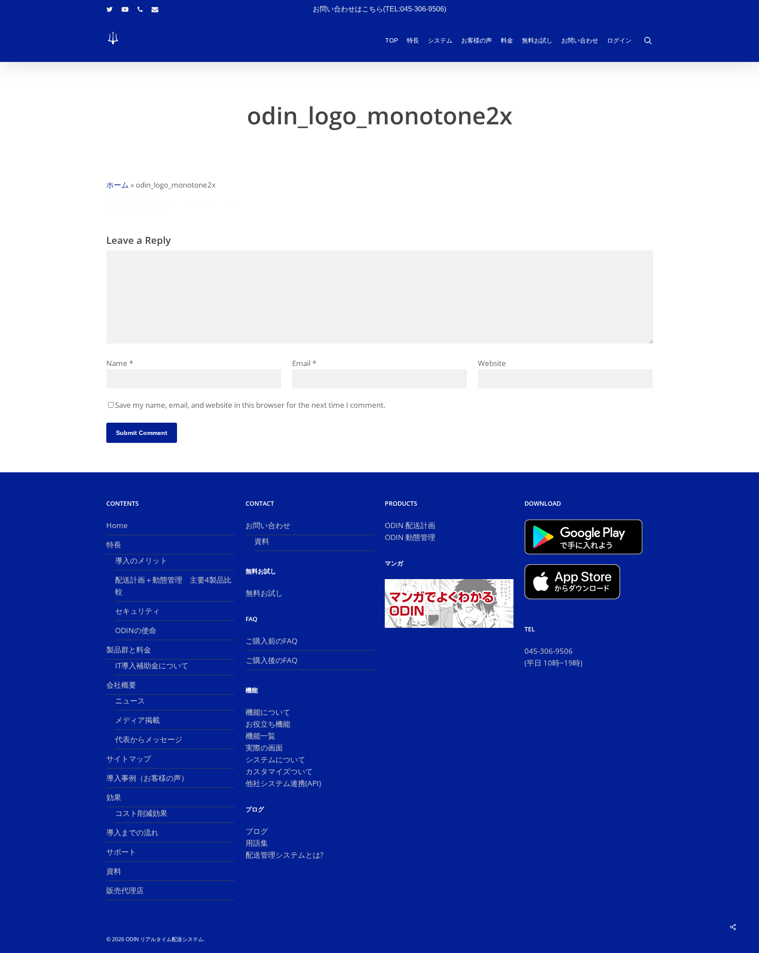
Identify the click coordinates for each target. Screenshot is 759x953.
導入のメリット (141, 560)
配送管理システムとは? (284, 855)
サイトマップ (128, 759)
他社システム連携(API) (283, 783)
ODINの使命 (135, 630)
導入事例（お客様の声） (147, 778)
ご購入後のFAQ (271, 660)
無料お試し (264, 593)
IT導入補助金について (151, 665)
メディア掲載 (137, 720)
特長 (113, 545)
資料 (113, 871)
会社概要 (121, 685)
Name (119, 363)
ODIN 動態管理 (410, 537)
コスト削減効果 (141, 813)
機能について (268, 712)
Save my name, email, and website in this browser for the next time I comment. (250, 405)
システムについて (275, 759)
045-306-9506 (548, 651)
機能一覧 (260, 736)
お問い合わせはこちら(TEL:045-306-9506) (379, 9)
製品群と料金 (128, 650)
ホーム (117, 185)
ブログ (257, 831)
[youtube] (125, 9)
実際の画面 (264, 748)
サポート (121, 852)
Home (117, 525)
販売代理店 (125, 890)
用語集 (257, 843)
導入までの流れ (132, 832)
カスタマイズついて (279, 771)
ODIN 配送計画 (410, 525)
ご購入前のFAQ (271, 641)
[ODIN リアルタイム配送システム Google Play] (583, 558)
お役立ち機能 (268, 724)
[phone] (140, 9)
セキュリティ (137, 611)
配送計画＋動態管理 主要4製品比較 (173, 586)
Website (492, 363)
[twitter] (109, 9)
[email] (155, 9)
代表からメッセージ (148, 739)
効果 (113, 797)
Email (304, 363)
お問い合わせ (268, 525)
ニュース (130, 701)
